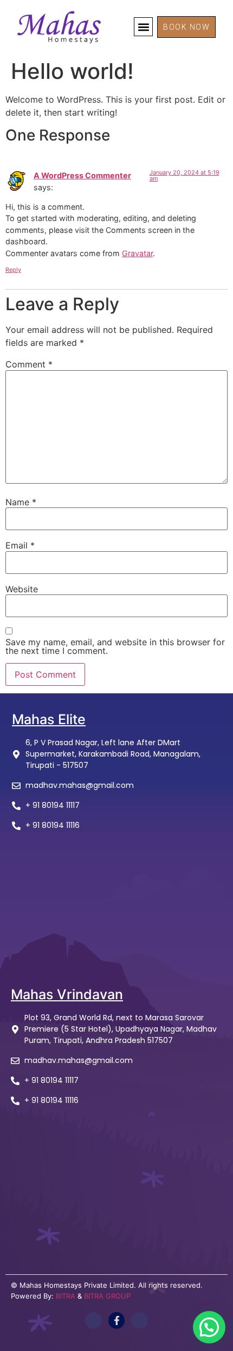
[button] (143, 26)
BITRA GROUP (107, 1296)
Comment (29, 364)
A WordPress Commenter (82, 175)
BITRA (65, 1296)
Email (20, 545)
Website (21, 589)
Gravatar (137, 253)
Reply (13, 269)
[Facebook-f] (116, 1320)
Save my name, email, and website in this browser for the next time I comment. (115, 646)
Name (20, 502)
